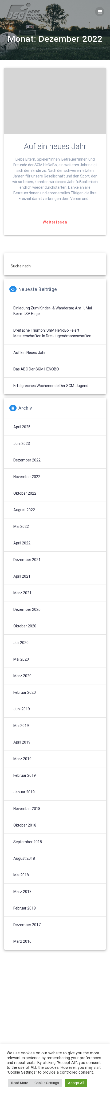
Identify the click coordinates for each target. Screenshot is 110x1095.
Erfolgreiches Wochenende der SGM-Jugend (50, 386)
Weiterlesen (55, 222)
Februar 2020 (24, 692)
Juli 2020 (21, 643)
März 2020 (22, 676)
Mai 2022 (21, 526)
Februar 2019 (24, 775)
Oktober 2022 (24, 493)
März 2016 (22, 941)
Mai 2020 (21, 659)
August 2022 (24, 510)
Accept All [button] (76, 1083)
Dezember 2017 (27, 925)
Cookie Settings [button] (46, 1083)
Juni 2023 (21, 443)
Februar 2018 (24, 908)
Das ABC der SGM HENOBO (36, 369)
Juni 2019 (21, 709)
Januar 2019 (24, 792)
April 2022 (21, 543)
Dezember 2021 (27, 560)
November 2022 (26, 477)
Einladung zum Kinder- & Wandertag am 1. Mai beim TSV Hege (52, 311)
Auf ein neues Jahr (55, 146)
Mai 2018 (21, 875)
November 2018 (26, 808)
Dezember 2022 (27, 460)
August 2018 (24, 858)
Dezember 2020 (27, 609)
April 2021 (21, 576)
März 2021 (22, 593)
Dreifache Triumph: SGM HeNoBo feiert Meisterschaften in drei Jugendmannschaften (52, 333)
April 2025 (21, 427)
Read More (19, 1083)
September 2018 (27, 842)
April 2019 (21, 742)
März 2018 (22, 891)
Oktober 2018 (24, 825)
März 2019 (22, 759)
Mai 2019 (21, 725)
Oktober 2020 (24, 626)
